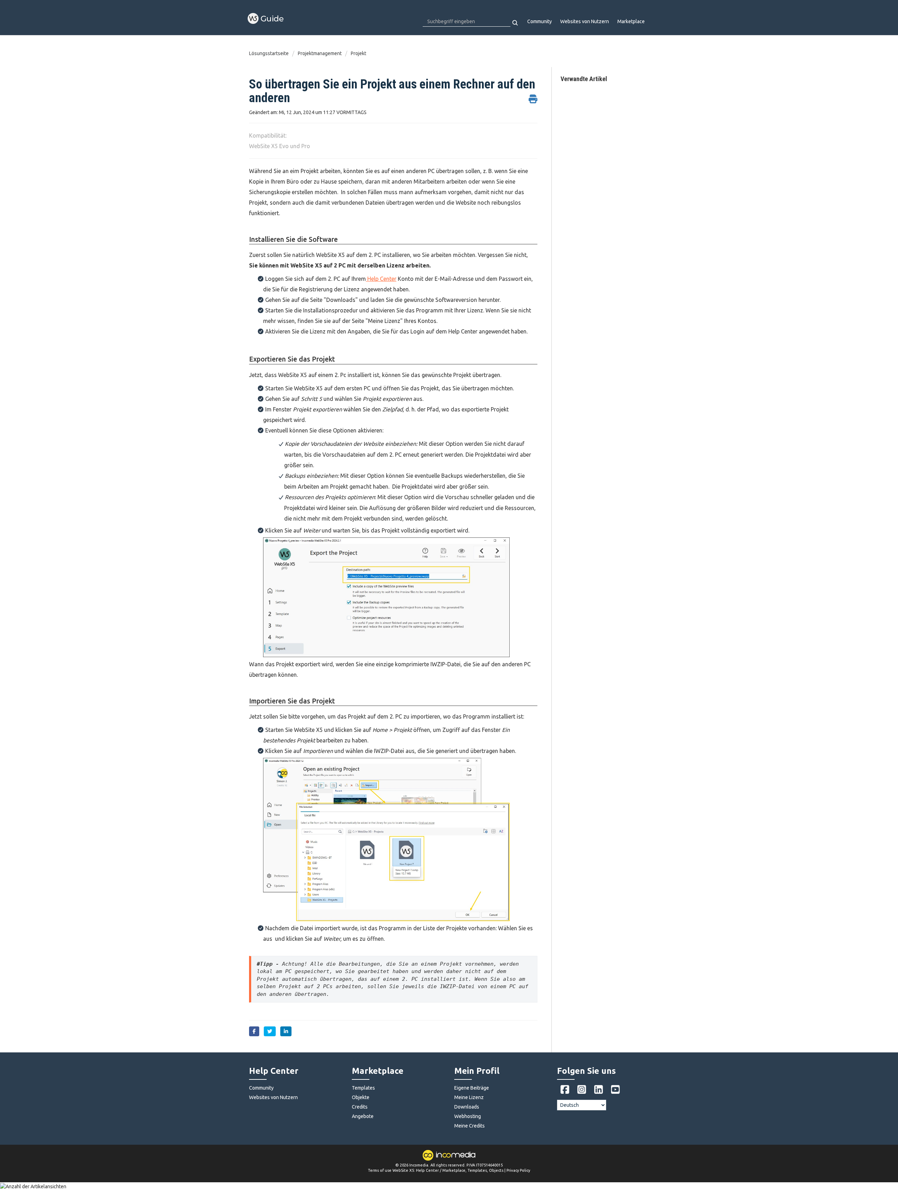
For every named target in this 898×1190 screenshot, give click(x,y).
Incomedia (418, 1165)
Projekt (358, 53)
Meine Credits (469, 1126)
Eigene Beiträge (471, 1088)
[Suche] (515, 23)
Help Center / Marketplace (440, 1170)
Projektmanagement (320, 53)
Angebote (363, 1116)
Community (539, 21)
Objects (496, 1170)
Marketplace (631, 21)
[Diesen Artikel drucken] (533, 95)
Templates (363, 1088)
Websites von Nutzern (584, 21)
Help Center (381, 279)
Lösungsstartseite (269, 53)
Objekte (360, 1097)
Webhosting (467, 1116)
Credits (360, 1107)
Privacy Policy (518, 1170)
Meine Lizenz (469, 1097)
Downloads (466, 1107)
